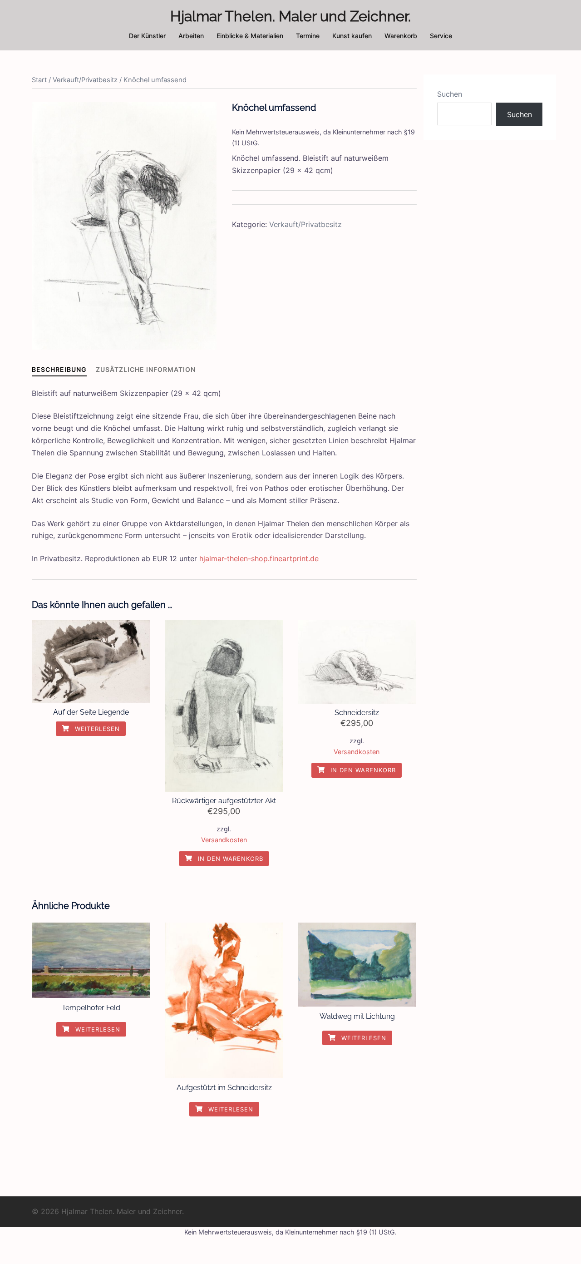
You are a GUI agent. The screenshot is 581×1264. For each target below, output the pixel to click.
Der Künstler (147, 36)
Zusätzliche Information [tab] (146, 369)
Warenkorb (400, 36)
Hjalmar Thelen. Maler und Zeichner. (290, 16)
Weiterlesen (96, 728)
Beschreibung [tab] (59, 369)
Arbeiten (191, 36)
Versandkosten (224, 840)
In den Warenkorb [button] (229, 858)
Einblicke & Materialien (250, 36)
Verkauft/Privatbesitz (85, 80)
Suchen (449, 94)
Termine (308, 36)
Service (441, 36)
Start (39, 80)
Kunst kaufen (352, 36)
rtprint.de (302, 558)
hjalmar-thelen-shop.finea (242, 558)
